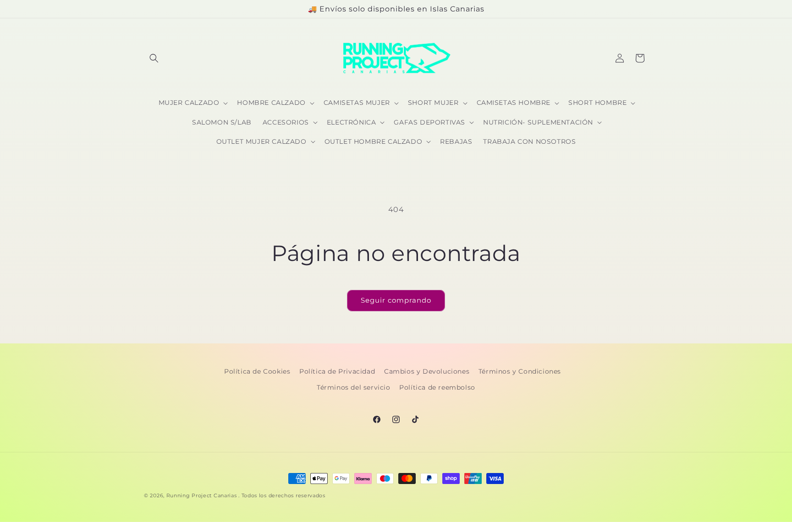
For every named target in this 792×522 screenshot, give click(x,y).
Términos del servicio (353, 387)
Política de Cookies (257, 371)
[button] (154, 58)
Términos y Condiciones (519, 371)
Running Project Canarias (201, 495)
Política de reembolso (437, 387)
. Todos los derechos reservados (281, 495)
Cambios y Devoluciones (426, 371)
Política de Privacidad (337, 371)
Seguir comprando (396, 300)
